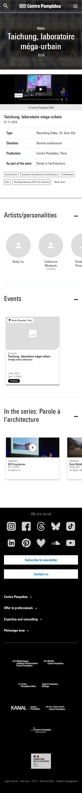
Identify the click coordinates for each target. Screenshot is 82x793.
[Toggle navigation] (75, 6)
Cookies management (67, 781)
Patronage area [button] (14, 630)
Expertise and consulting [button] (21, 619)
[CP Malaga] (53, 688)
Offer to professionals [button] (19, 608)
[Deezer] (41, 544)
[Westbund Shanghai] (58, 711)
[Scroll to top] (72, 783)
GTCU (34, 781)
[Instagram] (11, 528)
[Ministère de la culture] (41, 761)
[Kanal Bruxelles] (28, 711)
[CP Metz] (30, 688)
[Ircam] (56, 665)
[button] (41, 215)
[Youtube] (70, 544)
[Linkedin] (11, 544)
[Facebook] (26, 528)
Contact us (41, 574)
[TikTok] (70, 528)
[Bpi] (28, 665)
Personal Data (47, 781)
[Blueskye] (55, 528)
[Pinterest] (26, 544)
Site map (25, 781)
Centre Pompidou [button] (16, 597)
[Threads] (41, 528)
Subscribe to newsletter (41, 560)
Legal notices (11, 781)
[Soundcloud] (55, 544)
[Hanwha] (41, 734)
